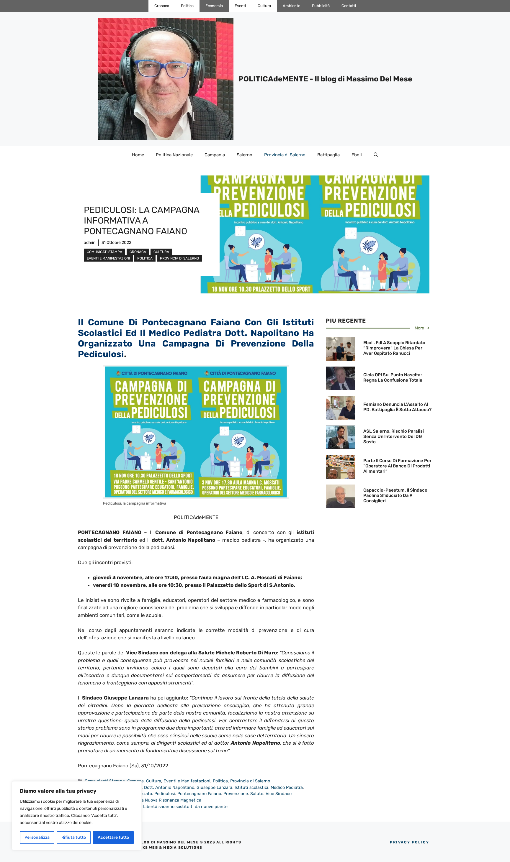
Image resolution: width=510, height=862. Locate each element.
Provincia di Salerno (284, 154)
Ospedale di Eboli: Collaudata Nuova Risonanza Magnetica (143, 800)
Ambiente (291, 6)
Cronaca (161, 6)
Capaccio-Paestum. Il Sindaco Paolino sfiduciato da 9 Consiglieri (395, 495)
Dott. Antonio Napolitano (169, 787)
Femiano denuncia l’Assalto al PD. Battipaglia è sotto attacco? (397, 407)
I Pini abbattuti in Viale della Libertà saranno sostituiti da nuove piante (156, 806)
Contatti (348, 6)
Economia (214, 6)
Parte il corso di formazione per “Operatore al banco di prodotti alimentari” (397, 466)
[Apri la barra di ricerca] (376, 155)
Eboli (357, 154)
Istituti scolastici (251, 787)
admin (89, 242)
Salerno (244, 154)
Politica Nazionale (174, 154)
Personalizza (37, 837)
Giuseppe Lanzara (214, 787)
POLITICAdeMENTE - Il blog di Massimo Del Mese (325, 79)
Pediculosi (164, 793)
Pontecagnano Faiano (199, 793)
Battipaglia (328, 154)
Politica (187, 6)
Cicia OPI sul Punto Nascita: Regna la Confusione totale (392, 377)
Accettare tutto (113, 837)
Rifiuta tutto (73, 837)
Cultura (264, 6)
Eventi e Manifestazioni (108, 258)
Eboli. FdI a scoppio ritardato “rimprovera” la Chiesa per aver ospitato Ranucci (394, 348)
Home (138, 154)
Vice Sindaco (279, 793)
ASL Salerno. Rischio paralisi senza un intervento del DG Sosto (393, 436)
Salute (256, 793)
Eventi (240, 6)
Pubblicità (321, 6)
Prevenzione (235, 793)
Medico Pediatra (287, 787)
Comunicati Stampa (104, 252)
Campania (215, 154)
